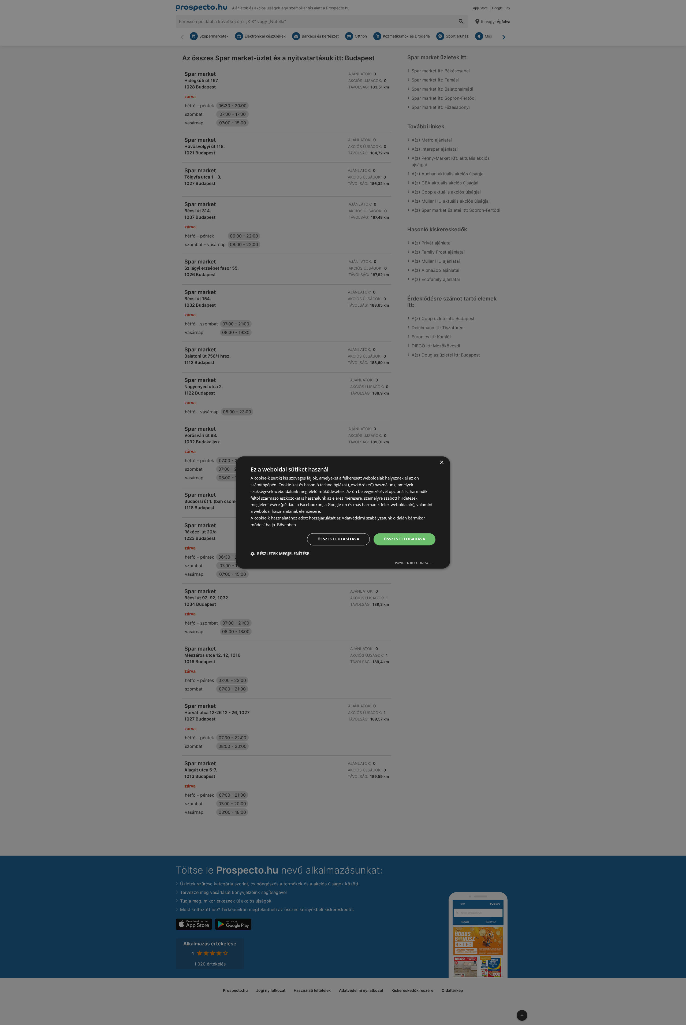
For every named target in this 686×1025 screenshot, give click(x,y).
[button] (280, 554)
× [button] (441, 462)
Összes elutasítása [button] (338, 539)
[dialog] (343, 512)
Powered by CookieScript (415, 563)
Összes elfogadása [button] (404, 539)
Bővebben (286, 524)
